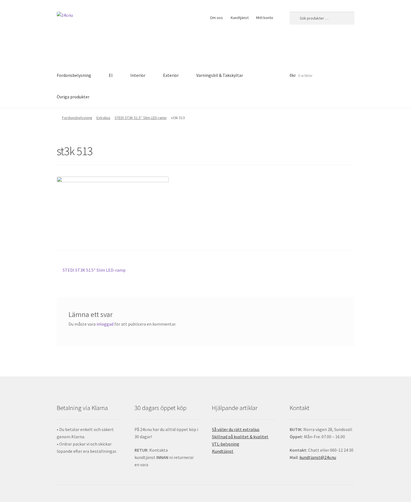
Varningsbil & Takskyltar (219, 75)
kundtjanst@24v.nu (317, 457)
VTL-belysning (225, 444)
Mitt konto (264, 17)
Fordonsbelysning (74, 75)
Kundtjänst (240, 17)
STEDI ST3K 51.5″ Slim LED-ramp (141, 117)
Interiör (137, 75)
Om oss (216, 17)
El (111, 75)
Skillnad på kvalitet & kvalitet (240, 436)
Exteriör (171, 75)
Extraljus (103, 117)
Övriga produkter (73, 97)
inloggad (105, 324)
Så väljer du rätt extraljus (235, 429)
